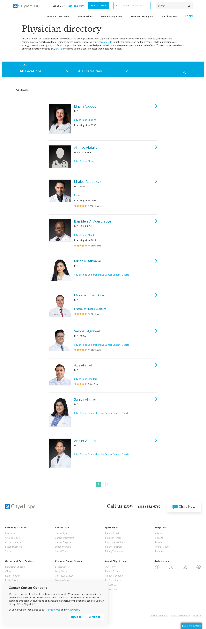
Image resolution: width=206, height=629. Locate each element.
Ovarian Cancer (62, 580)
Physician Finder (113, 537)
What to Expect (12, 537)
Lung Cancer (61, 571)
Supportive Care (63, 546)
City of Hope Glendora (85, 379)
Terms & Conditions (159, 615)
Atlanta (158, 533)
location (59, 48)
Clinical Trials (61, 551)
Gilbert (8, 571)
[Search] (174, 5)
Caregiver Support (114, 575)
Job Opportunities (113, 580)
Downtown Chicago (15, 566)
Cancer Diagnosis (64, 542)
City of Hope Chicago (85, 119)
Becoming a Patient (16, 527)
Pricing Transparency (115, 551)
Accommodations (14, 542)
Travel (8, 551)
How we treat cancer (58, 16)
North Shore (11, 580)
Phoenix (78, 195)
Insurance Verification (116, 542)
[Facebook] (157, 566)
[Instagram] (185, 566)
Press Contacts (112, 589)
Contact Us (110, 584)
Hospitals (160, 527)
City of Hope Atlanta (84, 235)
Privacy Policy (72, 609)
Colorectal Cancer (64, 575)
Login (189, 16)
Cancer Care (62, 527)
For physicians (169, 16)
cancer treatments (102, 41)
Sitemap (197, 615)
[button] (189, 5)
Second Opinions (13, 546)
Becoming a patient (111, 16)
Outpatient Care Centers (19, 561)
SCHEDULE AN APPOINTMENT (132, 5)
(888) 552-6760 (76, 5)
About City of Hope (116, 561)
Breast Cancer (62, 566)
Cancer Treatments (64, 537)
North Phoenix (12, 575)
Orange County (162, 546)
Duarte (158, 542)
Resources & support (142, 16)
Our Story (110, 566)
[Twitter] (171, 566)
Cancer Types (62, 533)
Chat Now (186, 506)
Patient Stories (112, 571)
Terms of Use (53, 609)
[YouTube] (198, 566)
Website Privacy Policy (180, 615)
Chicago (159, 537)
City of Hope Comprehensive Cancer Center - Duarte (101, 274)
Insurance (10, 533)
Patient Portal (112, 533)
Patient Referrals (113, 546)
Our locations (85, 16)
